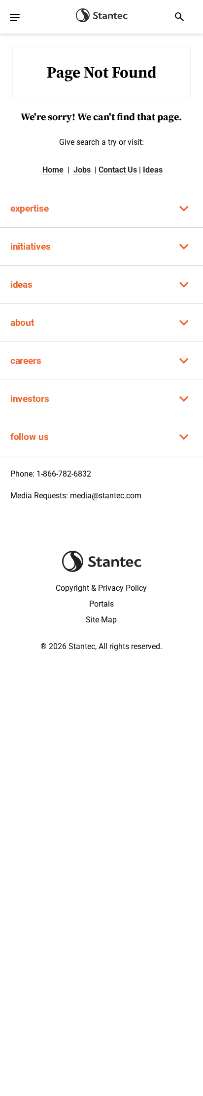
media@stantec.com (105, 495)
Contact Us (118, 170)
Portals (101, 604)
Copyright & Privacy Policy (101, 588)
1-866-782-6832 (63, 474)
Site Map (101, 619)
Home (53, 170)
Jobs (82, 170)
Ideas (153, 170)
